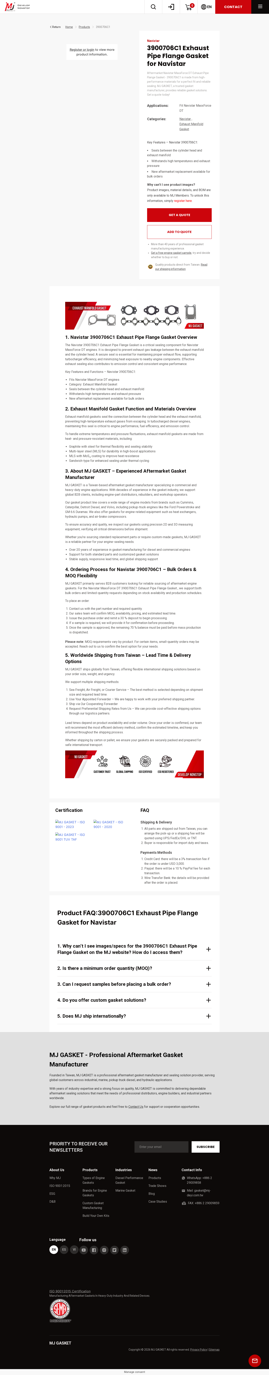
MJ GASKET (60, 1343)
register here (183, 201)
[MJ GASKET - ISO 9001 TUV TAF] (72, 837)
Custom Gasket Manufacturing (93, 1205)
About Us (56, 1170)
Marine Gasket (125, 1190)
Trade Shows (157, 1186)
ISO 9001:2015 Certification (70, 1291)
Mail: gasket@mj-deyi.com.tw (199, 1193)
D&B (52, 1201)
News (152, 1170)
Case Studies (157, 1201)
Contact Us (135, 1107)
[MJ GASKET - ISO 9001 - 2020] (111, 824)
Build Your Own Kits (96, 1216)
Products (84, 27)
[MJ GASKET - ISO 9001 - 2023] (72, 824)
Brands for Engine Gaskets (95, 1193)
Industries (123, 1170)
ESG (52, 1194)
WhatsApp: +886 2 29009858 (199, 1180)
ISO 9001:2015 (59, 1186)
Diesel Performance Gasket (129, 1180)
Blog (151, 1194)
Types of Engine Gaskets (94, 1180)
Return (56, 27)
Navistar (185, 119)
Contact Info (192, 1170)
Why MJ (55, 1178)
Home (69, 27)
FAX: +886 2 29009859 (203, 1203)
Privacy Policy (198, 1349)
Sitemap (214, 1349)
